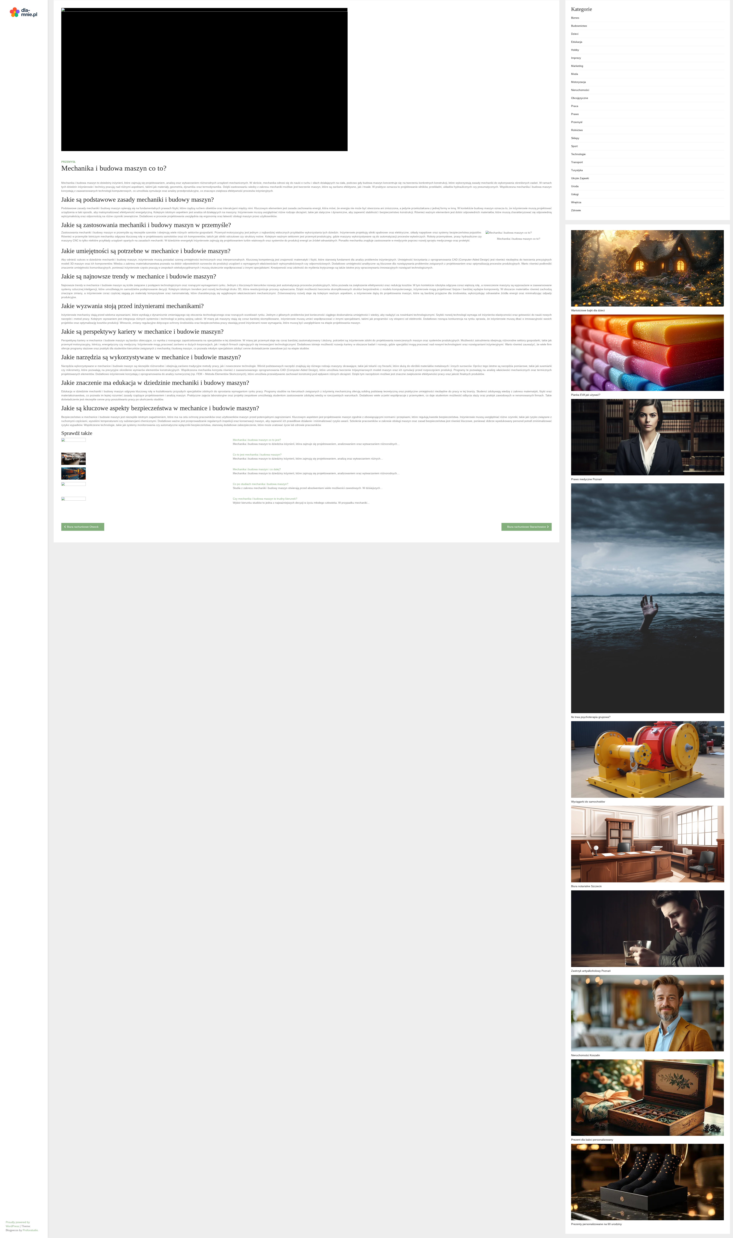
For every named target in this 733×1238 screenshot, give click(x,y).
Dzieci (574, 33)
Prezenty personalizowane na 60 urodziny (596, 1224)
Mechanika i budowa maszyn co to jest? (257, 439)
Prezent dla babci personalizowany (592, 1139)
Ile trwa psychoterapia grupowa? (590, 717)
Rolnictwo (577, 130)
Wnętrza (576, 202)
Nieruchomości (580, 89)
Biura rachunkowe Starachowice (526, 526)
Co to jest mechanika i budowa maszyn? (257, 454)
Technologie (578, 154)
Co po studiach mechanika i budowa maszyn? (260, 483)
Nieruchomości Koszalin (585, 1055)
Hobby (575, 49)
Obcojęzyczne (579, 98)
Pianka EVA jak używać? (585, 394)
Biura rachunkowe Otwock (82, 526)
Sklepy (575, 138)
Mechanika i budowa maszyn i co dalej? (257, 469)
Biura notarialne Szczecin (586, 886)
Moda (574, 73)
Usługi (575, 194)
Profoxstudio (30, 1230)
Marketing (577, 65)
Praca (574, 106)
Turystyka (577, 170)
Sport (574, 146)
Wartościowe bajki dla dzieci (588, 310)
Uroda (575, 186)
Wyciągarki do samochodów (588, 801)
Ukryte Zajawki (580, 178)
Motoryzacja (578, 81)
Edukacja (576, 41)
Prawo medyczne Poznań (586, 479)
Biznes (575, 17)
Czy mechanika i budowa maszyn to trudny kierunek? (265, 498)
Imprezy (576, 57)
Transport (577, 162)
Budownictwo (579, 25)
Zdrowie (576, 210)
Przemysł (68, 161)
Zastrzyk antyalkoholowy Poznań (591, 970)
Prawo (575, 114)
